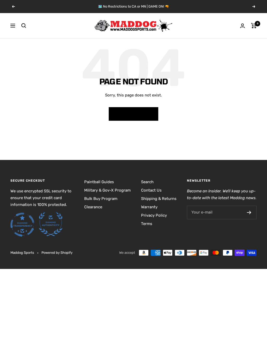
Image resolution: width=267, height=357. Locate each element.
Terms (146, 223)
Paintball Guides (99, 182)
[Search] (23, 25)
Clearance (93, 207)
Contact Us (151, 190)
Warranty (149, 207)
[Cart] (254, 25)
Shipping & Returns (159, 198)
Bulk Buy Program (100, 198)
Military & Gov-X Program (107, 190)
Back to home (133, 114)
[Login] (242, 26)
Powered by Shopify (56, 253)
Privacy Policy (154, 215)
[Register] (249, 212)
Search (147, 182)
